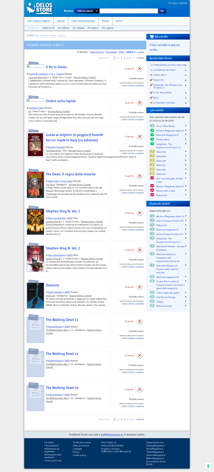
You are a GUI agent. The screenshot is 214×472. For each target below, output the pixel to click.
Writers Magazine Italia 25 (170, 130)
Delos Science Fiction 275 (169, 234)
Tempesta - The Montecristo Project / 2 (168, 146)
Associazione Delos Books (156, 463)
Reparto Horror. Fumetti (85, 77)
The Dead (50, 184)
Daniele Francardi (56, 147)
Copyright (77, 448)
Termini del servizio (82, 442)
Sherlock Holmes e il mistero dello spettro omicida (167, 269)
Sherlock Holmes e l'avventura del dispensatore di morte (168, 258)
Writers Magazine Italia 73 (170, 216)
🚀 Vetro (154, 97)
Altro (119, 21)
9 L (29, 111)
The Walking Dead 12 (62, 320)
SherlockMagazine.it (156, 455)
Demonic (53, 285)
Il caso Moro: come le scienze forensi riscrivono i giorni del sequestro (170, 285)
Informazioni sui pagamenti (51, 450)
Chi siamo (49, 442)
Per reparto (108, 27)
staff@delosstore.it (112, 434)
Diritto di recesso (81, 445)
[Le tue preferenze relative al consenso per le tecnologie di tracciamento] (208, 466)
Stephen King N (53, 221)
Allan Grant (53, 181)
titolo (121, 51)
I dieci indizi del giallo (167, 292)
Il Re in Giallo (56, 67)
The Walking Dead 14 (62, 354)
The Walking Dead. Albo (57, 330)
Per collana (78, 27)
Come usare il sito (53, 460)
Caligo (159, 301)
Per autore (93, 27)
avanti (139, 58)
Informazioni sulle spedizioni (52, 456)
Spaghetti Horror (53, 150)
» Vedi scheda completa (132, 85)
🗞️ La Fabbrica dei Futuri (163, 70)
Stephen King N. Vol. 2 (63, 248)
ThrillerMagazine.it (155, 452)
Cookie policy (79, 455)
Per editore (63, 27)
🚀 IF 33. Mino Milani (161, 92)
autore (129, 51)
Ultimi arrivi (48, 27)
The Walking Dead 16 (62, 388)
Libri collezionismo (83, 21)
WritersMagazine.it (155, 458)
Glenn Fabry (66, 181)
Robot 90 (161, 151)
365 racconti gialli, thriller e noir (170, 180)
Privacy (76, 452)
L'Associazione (51, 445)
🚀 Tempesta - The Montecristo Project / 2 (166, 86)
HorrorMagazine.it (154, 448)
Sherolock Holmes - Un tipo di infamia (170, 248)
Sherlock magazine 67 (167, 229)
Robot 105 (161, 195)
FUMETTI (32, 35)
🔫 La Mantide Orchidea (162, 102)
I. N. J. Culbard (57, 74)
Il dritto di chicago (165, 297)
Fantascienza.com (155, 442)
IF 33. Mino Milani (165, 126)
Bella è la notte (164, 306)
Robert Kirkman (55, 292)
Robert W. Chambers (38, 74)
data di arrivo (97, 51)
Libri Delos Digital (39, 21)
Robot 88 (161, 160)
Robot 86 (161, 169)
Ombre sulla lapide (61, 101)
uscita (141, 51)
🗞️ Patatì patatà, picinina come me (167, 64)
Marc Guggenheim (56, 218)
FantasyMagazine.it (155, 445)
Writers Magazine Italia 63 (170, 186)
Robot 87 (161, 165)
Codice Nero (163, 139)
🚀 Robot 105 (157, 80)
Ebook (61, 21)
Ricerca (68, 10)
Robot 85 (161, 174)
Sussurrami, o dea (165, 190)
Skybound (50, 295)
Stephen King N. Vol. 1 (63, 211)
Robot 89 (161, 156)
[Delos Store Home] (41, 8)
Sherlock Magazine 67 (167, 135)
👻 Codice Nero (158, 75)
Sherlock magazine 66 (167, 277)
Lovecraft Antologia (37, 77)
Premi (105, 21)
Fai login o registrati (177, 3)
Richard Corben (36, 108)
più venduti (111, 51)
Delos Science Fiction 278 (169, 220)
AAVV (69, 218)
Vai (162, 11)
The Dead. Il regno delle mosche (71, 174)
